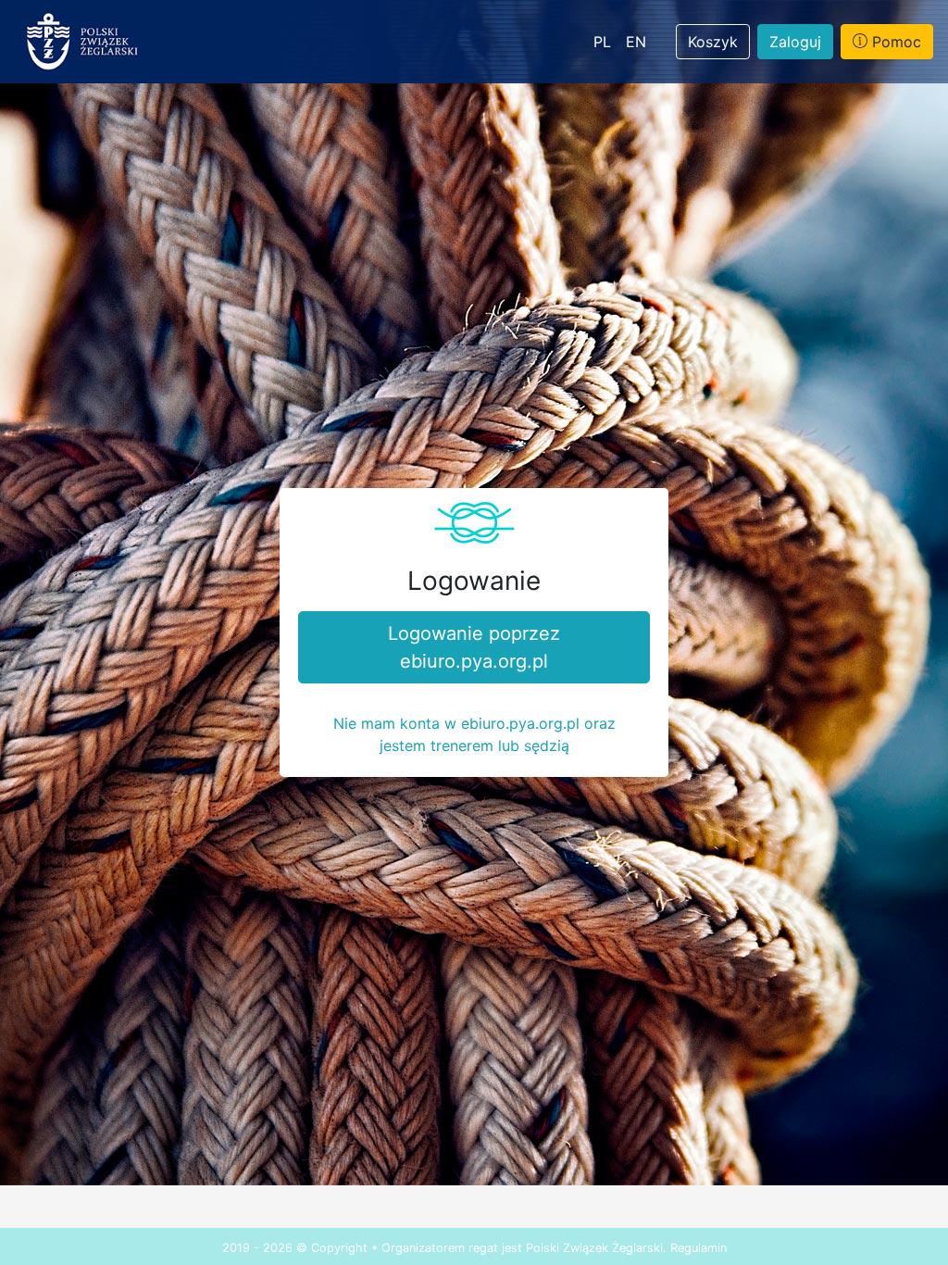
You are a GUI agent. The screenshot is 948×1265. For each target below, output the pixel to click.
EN (636, 41)
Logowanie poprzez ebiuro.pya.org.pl (474, 647)
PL (602, 41)
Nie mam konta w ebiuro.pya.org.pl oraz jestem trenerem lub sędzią (474, 734)
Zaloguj (795, 41)
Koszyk (713, 41)
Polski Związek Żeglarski (594, 1248)
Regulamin (698, 1248)
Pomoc (894, 41)
